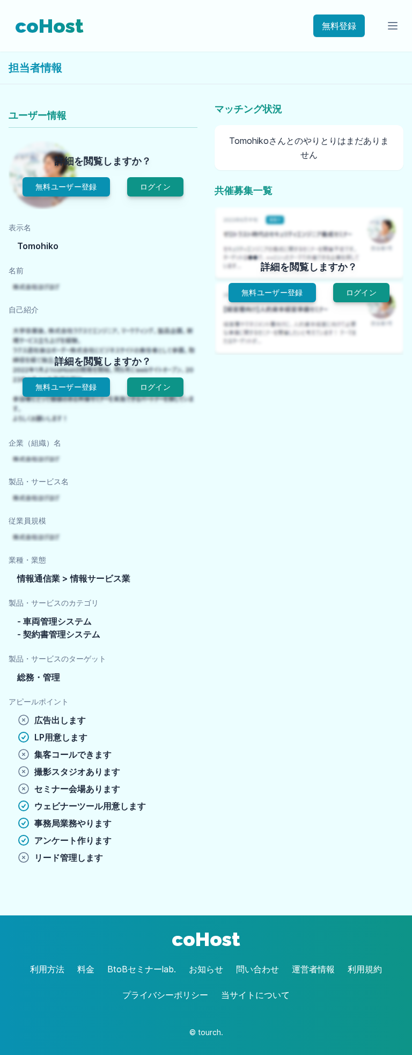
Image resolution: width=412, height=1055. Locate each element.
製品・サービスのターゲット (57, 658)
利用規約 (365, 969)
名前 (16, 270)
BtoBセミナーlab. (141, 969)
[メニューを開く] (392, 25)
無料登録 (339, 25)
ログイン (155, 186)
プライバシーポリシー (165, 994)
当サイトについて (255, 994)
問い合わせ (257, 969)
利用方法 (47, 969)
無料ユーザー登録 (66, 186)
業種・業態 (27, 559)
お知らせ (206, 969)
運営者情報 (313, 969)
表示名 (20, 227)
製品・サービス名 (39, 481)
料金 (85, 969)
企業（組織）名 (35, 442)
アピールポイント (39, 701)
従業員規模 (27, 520)
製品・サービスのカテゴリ (54, 602)
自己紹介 (24, 309)
